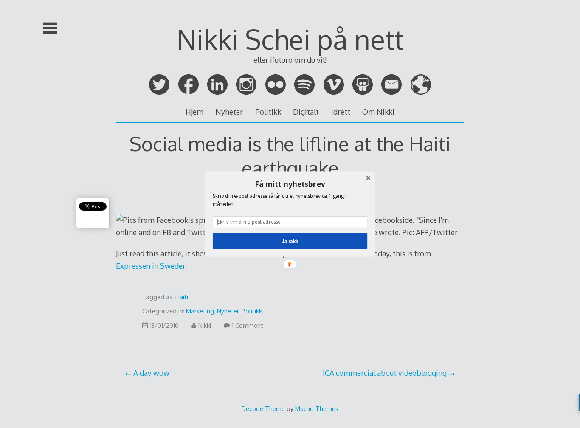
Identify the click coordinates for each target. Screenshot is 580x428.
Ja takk (290, 241)
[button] (290, 184)
